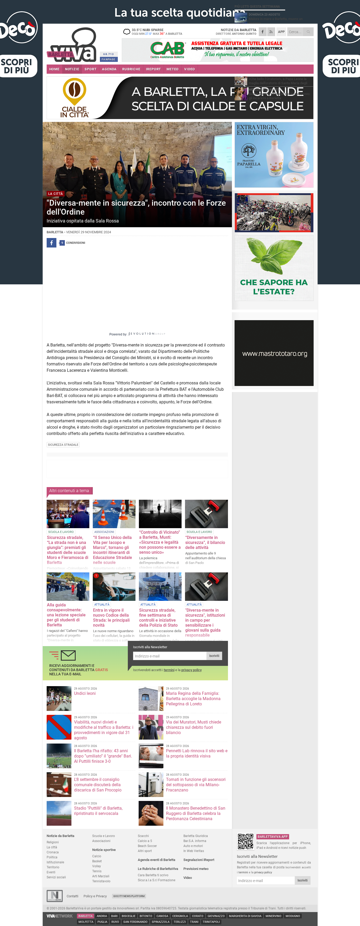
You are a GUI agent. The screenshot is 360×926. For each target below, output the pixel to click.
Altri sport (145, 851)
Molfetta (86, 922)
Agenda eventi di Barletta (156, 860)
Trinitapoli (211, 922)
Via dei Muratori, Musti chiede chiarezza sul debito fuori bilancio (193, 727)
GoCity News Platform (129, 896)
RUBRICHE (131, 69)
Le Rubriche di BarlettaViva (158, 869)
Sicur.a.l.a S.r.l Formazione (156, 880)
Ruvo (115, 922)
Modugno (293, 916)
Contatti (72, 896)
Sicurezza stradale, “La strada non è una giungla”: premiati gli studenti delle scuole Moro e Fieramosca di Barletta (67, 550)
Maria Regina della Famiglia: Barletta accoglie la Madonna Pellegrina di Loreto (193, 698)
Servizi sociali (56, 877)
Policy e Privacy (95, 896)
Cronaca (53, 852)
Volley (96, 866)
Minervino (273, 916)
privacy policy (191, 670)
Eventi (51, 872)
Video (187, 878)
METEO (173, 69)
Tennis (96, 871)
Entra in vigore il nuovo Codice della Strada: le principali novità (111, 618)
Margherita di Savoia (245, 916)
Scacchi (143, 836)
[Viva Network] (60, 916)
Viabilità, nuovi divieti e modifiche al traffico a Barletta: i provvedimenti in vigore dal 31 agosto (103, 730)
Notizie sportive (104, 850)
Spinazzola (160, 922)
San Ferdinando (135, 922)
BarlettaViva (72, 43)
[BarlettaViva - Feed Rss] (271, 31)
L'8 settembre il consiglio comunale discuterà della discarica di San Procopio (97, 785)
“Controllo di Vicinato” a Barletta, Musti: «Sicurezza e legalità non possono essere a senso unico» (160, 542)
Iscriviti (214, 656)
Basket (97, 861)
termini (169, 670)
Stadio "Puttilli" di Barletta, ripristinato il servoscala (98, 811)
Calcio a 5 (145, 841)
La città (52, 847)
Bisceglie (128, 916)
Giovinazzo (216, 916)
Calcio (96, 856)
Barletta (86, 916)
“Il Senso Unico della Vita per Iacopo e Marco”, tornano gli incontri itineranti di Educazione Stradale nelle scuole (112, 550)
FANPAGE (108, 59)
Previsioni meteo (195, 869)
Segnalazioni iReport (198, 860)
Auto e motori (193, 846)
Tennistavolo (101, 881)
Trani (194, 922)
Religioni (53, 842)
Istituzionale (55, 862)
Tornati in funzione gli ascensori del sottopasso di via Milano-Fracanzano (196, 785)
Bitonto (146, 916)
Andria (102, 916)
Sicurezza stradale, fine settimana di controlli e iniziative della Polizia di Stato (158, 618)
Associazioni (101, 841)
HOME (54, 69)
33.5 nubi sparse (157, 31)
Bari (114, 916)
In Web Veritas (193, 851)
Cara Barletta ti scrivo (153, 875)
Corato (197, 916)
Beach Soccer (147, 846)
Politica (52, 857)
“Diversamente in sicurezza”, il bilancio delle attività (205, 542)
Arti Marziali (100, 876)
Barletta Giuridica (195, 836)
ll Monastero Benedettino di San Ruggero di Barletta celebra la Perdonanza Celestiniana (195, 813)
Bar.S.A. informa (194, 841)
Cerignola (180, 916)
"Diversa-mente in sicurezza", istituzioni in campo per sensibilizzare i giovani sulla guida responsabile (205, 623)
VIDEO (189, 69)
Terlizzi (180, 922)
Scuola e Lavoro (103, 836)
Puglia (102, 922)
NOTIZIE (72, 69)
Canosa (162, 916)
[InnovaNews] (55, 901)
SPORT (90, 69)
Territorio (53, 867)
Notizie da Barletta (60, 836)
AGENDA (109, 69)
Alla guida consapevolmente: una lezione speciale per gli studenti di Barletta (66, 614)
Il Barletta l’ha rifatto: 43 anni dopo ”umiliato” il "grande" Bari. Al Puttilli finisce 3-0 (103, 756)
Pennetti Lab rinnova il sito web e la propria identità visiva (196, 753)
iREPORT (153, 69)
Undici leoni (85, 693)
